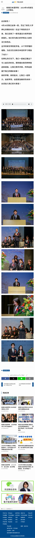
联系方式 (26, 526)
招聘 (22, 526)
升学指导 (23, 522)
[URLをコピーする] (30, 378)
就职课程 (23, 519)
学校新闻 (10, 519)
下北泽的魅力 (11, 515)
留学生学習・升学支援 (12, 528)
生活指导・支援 (10, 530)
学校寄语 (5, 524)
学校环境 (5, 522)
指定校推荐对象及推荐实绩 (13, 532)
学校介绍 (5, 513)
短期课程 (23, 517)
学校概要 (5, 515)
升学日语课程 (24, 515)
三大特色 (5, 519)
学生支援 (9, 526)
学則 (16, 519)
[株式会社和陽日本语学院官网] (17, 2)
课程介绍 (23, 513)
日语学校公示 (6, 12)
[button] (5, 378)
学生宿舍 (10, 522)
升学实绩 (30, 517)
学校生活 (10, 513)
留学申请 (17, 513)
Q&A (16, 522)
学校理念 (5, 517)
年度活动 (10, 517)
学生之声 (30, 513)
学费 (16, 517)
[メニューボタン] (2, 2)
